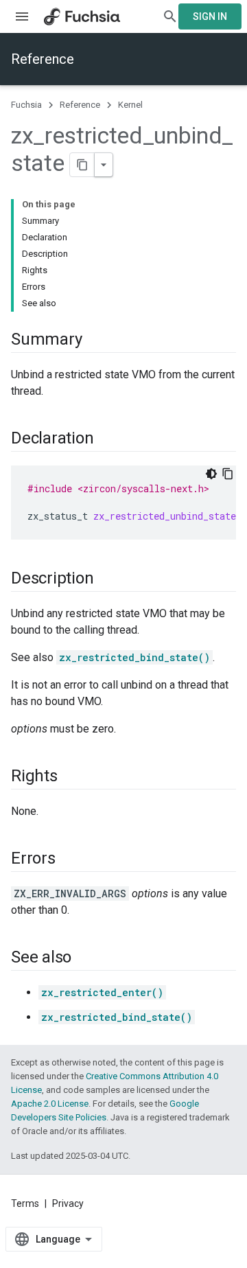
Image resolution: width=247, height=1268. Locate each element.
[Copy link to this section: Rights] (71, 777)
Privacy (68, 1203)
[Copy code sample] (228, 473)
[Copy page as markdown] (82, 164)
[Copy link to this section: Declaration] (107, 439)
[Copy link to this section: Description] (107, 579)
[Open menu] (22, 16)
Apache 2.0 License (50, 1103)
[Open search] (170, 16)
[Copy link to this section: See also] (85, 958)
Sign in (210, 16)
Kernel (130, 105)
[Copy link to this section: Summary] (95, 340)
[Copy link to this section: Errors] (69, 859)
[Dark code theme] (211, 473)
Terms (25, 1203)
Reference (42, 59)
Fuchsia (26, 105)
